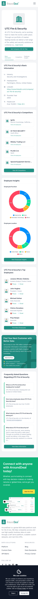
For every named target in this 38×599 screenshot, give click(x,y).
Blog (26, 547)
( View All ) (21, 104)
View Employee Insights (19, 259)
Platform (5, 547)
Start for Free (9, 357)
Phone (13, 284)
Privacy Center (30, 554)
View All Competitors (19, 170)
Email (20, 284)
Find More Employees (19, 327)
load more (19, 45)
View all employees (16, 124)
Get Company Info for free (19, 49)
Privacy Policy (21, 588)
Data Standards (30, 550)
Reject (13, 593)
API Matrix (5, 554)
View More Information (19, 446)
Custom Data (6, 550)
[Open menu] (34, 3)
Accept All (24, 593)
